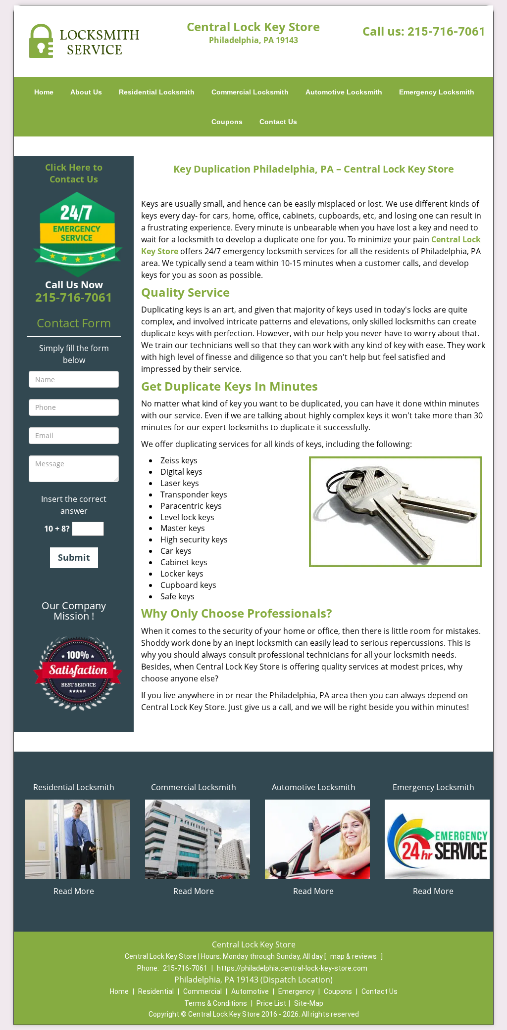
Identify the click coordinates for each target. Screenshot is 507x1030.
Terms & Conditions (215, 1003)
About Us (86, 92)
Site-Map (308, 1003)
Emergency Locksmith (436, 92)
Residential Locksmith (157, 92)
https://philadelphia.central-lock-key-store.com (292, 968)
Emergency (296, 991)
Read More (73, 891)
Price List (271, 1003)
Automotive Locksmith (343, 92)
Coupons (227, 122)
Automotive (250, 991)
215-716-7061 (446, 32)
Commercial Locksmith (250, 92)
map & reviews (354, 956)
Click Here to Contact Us (73, 173)
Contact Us (278, 122)
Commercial (202, 991)
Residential (156, 991)
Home (43, 92)
